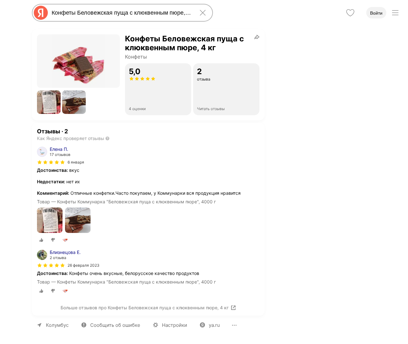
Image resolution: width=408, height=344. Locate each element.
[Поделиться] (256, 36)
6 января (76, 162)
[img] (51, 162)
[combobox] (121, 12)
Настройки (174, 325)
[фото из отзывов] (49, 220)
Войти (376, 13)
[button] (49, 102)
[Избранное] (350, 13)
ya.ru (214, 325)
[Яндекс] (41, 13)
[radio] (41, 240)
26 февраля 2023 (83, 265)
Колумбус (57, 325)
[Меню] (395, 12)
